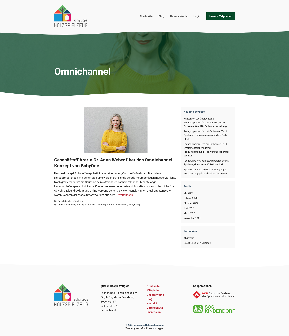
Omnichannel (121, 204)
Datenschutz (155, 307)
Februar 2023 (191, 198)
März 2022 (189, 213)
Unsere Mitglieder (220, 16)
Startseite (146, 16)
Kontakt (152, 303)
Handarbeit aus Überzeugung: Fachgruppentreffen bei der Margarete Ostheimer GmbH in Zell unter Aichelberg (205, 122)
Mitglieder (153, 290)
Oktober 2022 (191, 203)
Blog (161, 16)
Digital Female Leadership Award (97, 204)
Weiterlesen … (126, 195)
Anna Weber (64, 204)
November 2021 (192, 218)
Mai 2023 (188, 193)
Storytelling (134, 204)
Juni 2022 (189, 208)
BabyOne (75, 204)
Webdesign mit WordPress (139, 328)
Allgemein (189, 238)
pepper (160, 328)
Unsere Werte (178, 16)
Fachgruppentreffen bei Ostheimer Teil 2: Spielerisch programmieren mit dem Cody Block (205, 135)
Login (196, 16)
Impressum (154, 312)
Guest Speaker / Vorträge (70, 201)
